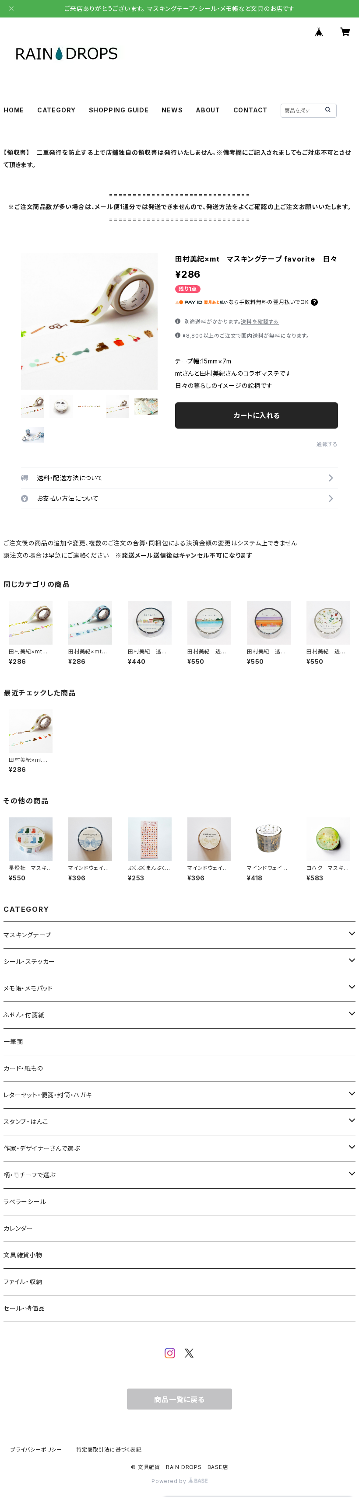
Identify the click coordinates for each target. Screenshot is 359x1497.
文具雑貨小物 (23, 1255)
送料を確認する (260, 321)
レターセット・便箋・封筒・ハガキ (48, 1095)
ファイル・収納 (23, 1281)
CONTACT (250, 110)
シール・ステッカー (29, 961)
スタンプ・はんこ (26, 1121)
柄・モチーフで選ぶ (30, 1175)
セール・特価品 (24, 1308)
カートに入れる (257, 415)
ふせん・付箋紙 (24, 1015)
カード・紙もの (23, 1068)
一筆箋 (13, 1041)
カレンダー (18, 1228)
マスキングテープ (27, 935)
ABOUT (208, 110)
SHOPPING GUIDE (119, 110)
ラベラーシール (25, 1201)
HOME (14, 110)
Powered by (169, 1481)
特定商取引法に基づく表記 (109, 1449)
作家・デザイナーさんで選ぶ (42, 1148)
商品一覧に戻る (179, 1399)
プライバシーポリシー (36, 1449)
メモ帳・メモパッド (28, 988)
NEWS (172, 110)
